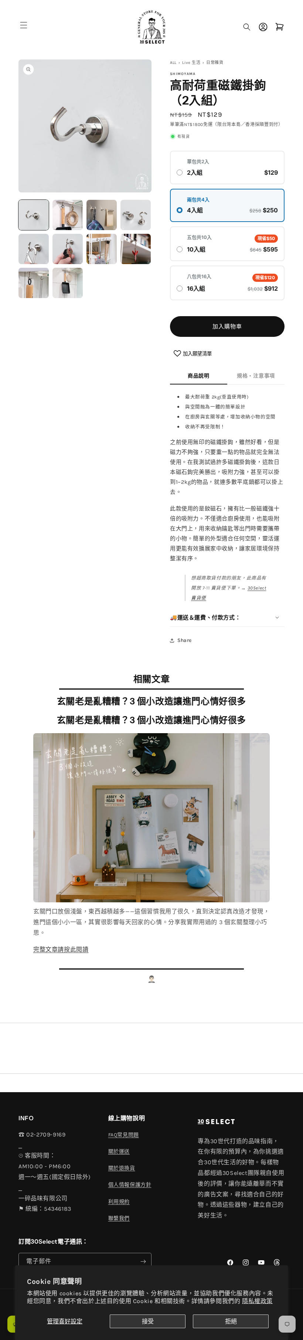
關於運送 (119, 1151)
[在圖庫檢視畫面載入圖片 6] (67, 249)
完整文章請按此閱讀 (60, 949)
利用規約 (119, 1202)
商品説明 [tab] (199, 376)
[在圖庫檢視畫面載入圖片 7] (101, 249)
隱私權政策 (257, 1301)
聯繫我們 (119, 1218)
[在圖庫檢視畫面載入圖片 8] (135, 249)
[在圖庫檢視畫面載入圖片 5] (33, 249)
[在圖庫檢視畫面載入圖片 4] (135, 215)
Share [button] (184, 640)
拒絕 (231, 1321)
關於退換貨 (121, 1168)
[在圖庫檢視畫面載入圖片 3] (101, 215)
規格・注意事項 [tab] (256, 376)
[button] (24, 25)
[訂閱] (143, 1261)
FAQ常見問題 (123, 1135)
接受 (148, 1321)
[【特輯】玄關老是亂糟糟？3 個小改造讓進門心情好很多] (151, 901)
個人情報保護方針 (130, 1185)
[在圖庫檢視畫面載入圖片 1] (33, 215)
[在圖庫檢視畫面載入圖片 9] (33, 283)
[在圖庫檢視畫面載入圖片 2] (67, 215)
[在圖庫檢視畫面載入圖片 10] (67, 283)
